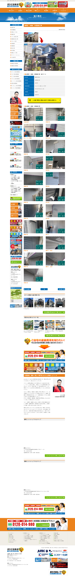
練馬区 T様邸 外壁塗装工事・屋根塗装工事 (28, 308)
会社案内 (20, 11)
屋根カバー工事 (14, 52)
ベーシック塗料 (13, 175)
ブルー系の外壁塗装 (15, 74)
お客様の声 (54, 11)
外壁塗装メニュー (26, 533)
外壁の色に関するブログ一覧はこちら (54, 335)
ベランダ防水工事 (14, 36)
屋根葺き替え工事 (14, 38)
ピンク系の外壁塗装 (15, 76)
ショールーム (63, 11)
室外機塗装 (13, 29)
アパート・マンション (15, 55)
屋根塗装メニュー (43, 533)
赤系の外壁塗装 (14, 83)
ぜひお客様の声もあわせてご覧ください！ (53, 312)
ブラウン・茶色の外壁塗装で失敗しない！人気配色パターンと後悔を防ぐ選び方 (39, 331)
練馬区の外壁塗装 (14, 63)
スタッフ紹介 (14, 211)
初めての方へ (11, 11)
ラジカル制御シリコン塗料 (15, 177)
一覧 (44, 289)
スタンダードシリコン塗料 (15, 187)
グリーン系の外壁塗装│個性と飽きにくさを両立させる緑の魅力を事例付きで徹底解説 (28, 331)
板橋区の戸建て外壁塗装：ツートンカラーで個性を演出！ (60, 331)
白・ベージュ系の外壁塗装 (16, 81)
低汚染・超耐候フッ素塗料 (15, 178)
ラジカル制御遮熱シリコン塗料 (16, 188)
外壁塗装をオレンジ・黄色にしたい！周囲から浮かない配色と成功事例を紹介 (49, 331)
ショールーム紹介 (12, 539)
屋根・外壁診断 (56, 534)
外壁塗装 (13, 43)
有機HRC (12, 183)
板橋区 (12, 301)
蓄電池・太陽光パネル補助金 (59, 540)
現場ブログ (56, 538)
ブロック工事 (13, 41)
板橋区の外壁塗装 (14, 65)
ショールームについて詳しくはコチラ (54, 455)
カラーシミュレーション (58, 539)
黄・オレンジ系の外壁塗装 (16, 85)
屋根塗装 (13, 45)
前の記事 (60, 289)
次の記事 (28, 289)
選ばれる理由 (29, 11)
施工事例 (46, 11)
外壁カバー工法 (14, 32)
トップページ (11, 533)
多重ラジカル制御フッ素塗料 (15, 189)
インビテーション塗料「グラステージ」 (16, 182)
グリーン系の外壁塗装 (15, 71)
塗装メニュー (37, 11)
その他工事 (13, 57)
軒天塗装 (13, 50)
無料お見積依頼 (48, 356)
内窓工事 (13, 27)
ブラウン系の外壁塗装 (15, 78)
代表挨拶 (13, 208)
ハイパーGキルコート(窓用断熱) (45, 543)
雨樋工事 (13, 34)
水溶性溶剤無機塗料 (14, 179)
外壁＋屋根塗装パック (14, 194)
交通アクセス (14, 215)
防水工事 (13, 48)
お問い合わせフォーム (16, 262)
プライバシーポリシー (12, 540)
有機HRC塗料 (13, 192)
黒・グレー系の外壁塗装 (15, 87)
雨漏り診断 (56, 533)
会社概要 (13, 204)
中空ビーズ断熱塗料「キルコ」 (16, 191)
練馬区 (12, 300)
